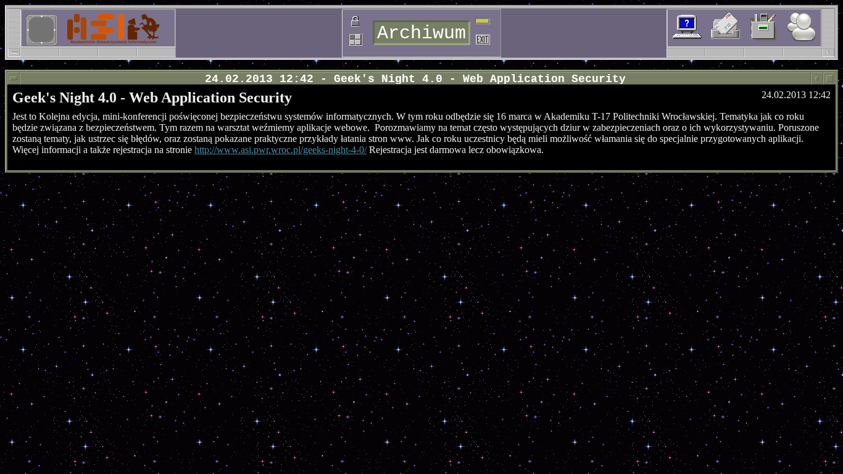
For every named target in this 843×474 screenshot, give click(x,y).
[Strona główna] (82, 28)
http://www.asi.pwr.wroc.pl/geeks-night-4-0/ (280, 149)
